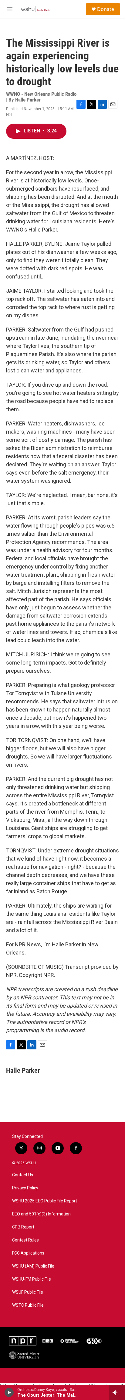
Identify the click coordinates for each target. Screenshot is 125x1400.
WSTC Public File (28, 1305)
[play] (9, 1392)
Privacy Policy (25, 1188)
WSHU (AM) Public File (33, 1266)
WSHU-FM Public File (31, 1279)
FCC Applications (28, 1253)
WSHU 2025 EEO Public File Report (44, 1201)
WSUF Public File (27, 1292)
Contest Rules (25, 1240)
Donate (105, 9)
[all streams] (117, 1392)
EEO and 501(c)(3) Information (41, 1214)
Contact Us (22, 1175)
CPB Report (23, 1227)
